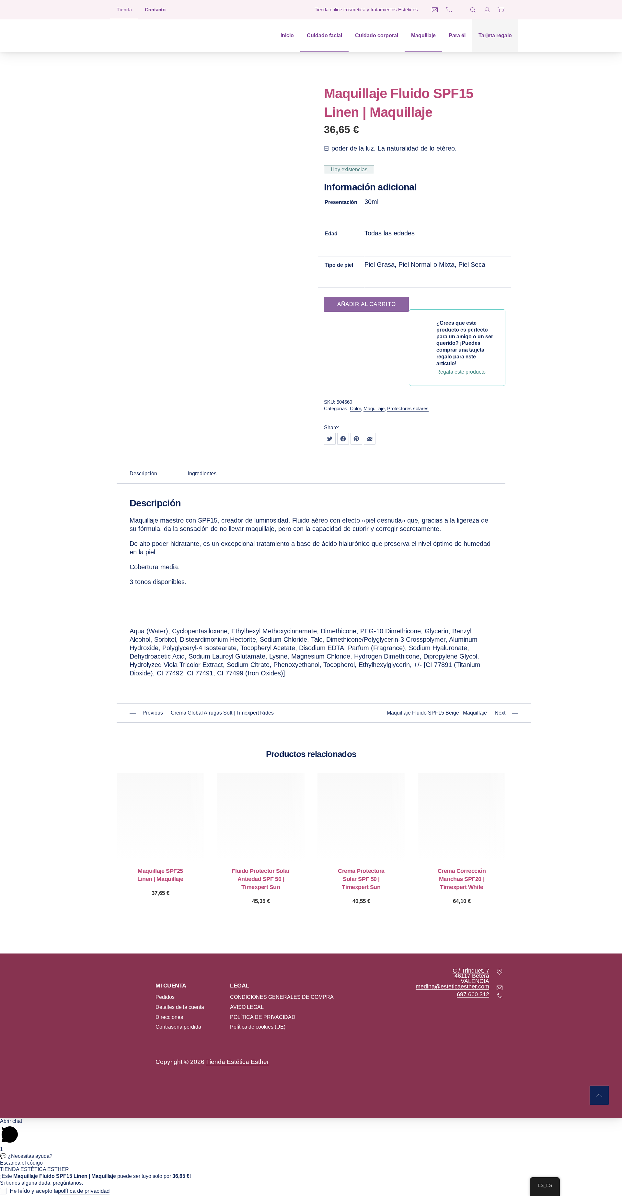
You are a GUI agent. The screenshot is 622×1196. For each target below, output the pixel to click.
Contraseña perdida (178, 1027)
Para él (457, 35)
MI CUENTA (171, 985)
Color (355, 408)
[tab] (143, 474)
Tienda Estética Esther (237, 1061)
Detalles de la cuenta (180, 1007)
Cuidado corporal (376, 35)
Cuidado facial (324, 35)
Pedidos (165, 997)
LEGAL (239, 985)
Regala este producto (160, 893)
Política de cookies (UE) (257, 1027)
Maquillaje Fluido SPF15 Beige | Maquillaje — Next (446, 713)
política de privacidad (83, 1191)
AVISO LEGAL (247, 1007)
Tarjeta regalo (495, 35)
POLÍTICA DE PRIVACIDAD (262, 1017)
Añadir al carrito (366, 304)
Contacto (155, 9)
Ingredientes (202, 473)
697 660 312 (473, 994)
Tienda (124, 9)
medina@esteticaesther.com (452, 986)
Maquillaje (423, 35)
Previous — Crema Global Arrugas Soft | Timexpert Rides (208, 713)
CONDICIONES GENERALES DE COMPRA (282, 997)
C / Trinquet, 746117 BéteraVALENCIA (471, 975)
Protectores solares (408, 408)
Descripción (143, 473)
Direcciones (169, 1017)
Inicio (287, 35)
